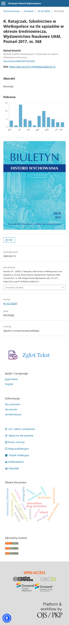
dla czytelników (12, 404)
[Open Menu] (3, 3)
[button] (6, 618)
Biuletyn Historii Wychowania (24, 3)
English (9, 384)
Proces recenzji (16, 442)
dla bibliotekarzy (13, 414)
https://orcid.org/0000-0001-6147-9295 (19, 61)
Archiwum (29, 11)
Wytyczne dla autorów (20, 435)
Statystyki (13, 468)
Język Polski (11, 379)
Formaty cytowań (14, 287)
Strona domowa (11, 11)
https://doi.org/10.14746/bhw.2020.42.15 (32, 66)
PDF (10, 240)
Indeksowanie (16, 461)
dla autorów (11, 409)
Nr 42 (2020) (44, 11)
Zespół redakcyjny (18, 455)
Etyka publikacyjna (18, 448)
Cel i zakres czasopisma (21, 429)
